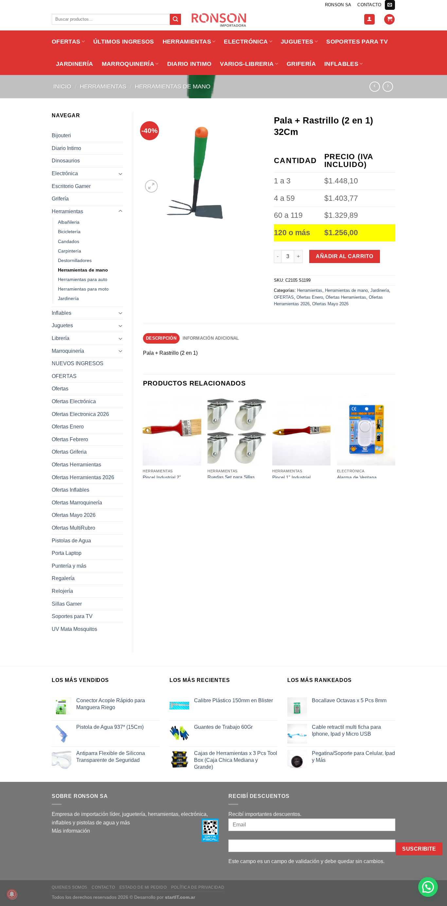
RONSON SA (338, 4)
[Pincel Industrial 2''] (172, 430)
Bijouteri (61, 135)
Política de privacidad (197, 887)
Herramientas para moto (83, 289)
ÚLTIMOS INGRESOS (123, 41)
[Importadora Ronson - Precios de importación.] (223, 20)
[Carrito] (389, 19)
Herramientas (187, 41)
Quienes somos (69, 887)
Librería (60, 338)
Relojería (62, 591)
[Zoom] (151, 186)
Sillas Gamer (67, 604)
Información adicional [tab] (211, 338)
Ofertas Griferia (69, 452)
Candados (68, 241)
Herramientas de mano (172, 86)
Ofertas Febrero (70, 439)
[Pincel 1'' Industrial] (301, 430)
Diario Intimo (189, 64)
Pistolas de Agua (71, 540)
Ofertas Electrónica (74, 401)
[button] (428, 887)
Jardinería (74, 64)
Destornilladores (75, 260)
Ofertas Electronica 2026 (80, 414)
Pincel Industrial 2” (162, 477)
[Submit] (175, 19)
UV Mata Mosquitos (74, 629)
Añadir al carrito (344, 256)
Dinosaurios (66, 160)
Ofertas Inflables (70, 490)
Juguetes (297, 41)
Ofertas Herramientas (76, 464)
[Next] (395, 436)
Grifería (301, 64)
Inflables (341, 64)
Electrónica (246, 41)
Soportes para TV (357, 41)
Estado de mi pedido (143, 887)
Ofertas (60, 388)
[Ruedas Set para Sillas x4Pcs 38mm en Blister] (236, 430)
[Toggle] (120, 174)
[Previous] (143, 436)
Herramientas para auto (82, 279)
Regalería (63, 578)
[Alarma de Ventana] (366, 430)
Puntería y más (69, 566)
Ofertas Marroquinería (77, 502)
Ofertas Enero (68, 426)
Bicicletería (69, 231)
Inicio (62, 86)
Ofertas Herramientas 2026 (83, 477)
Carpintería (69, 251)
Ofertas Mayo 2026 (74, 515)
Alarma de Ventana (357, 477)
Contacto (369, 4)
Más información (71, 831)
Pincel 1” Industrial (291, 477)
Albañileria (69, 222)
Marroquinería (128, 64)
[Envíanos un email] (390, 5)
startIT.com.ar (180, 897)
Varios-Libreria (247, 64)
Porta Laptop (66, 553)
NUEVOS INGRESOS (77, 363)
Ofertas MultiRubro (73, 528)
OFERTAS (66, 41)
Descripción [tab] (161, 338)
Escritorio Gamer (71, 186)
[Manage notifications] (12, 894)
